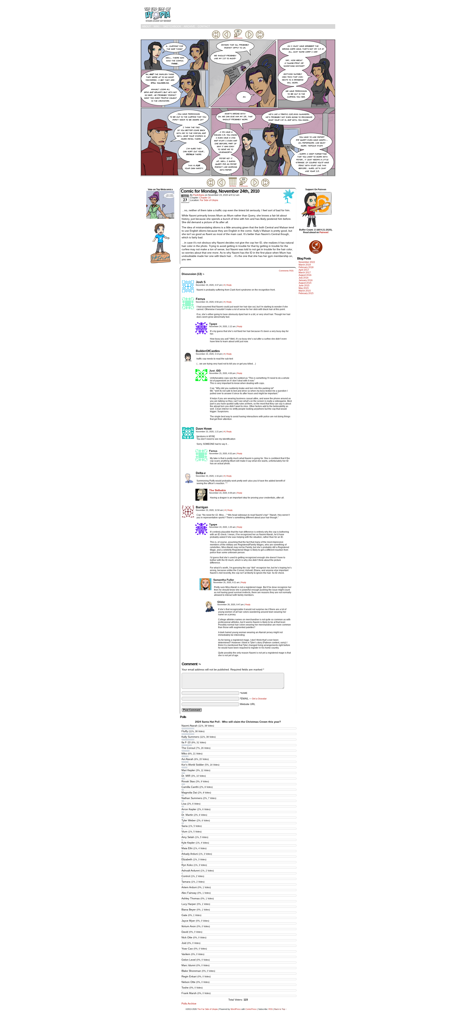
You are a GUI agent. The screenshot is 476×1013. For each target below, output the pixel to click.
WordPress (236, 1009)
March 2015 (305, 290)
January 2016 (306, 280)
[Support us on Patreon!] (315, 227)
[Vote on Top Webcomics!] (160, 218)
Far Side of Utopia (209, 200)
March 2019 (305, 264)
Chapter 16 (205, 197)
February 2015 (306, 293)
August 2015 (305, 283)
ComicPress (251, 1009)
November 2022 (307, 262)
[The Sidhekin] (201, 499)
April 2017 (304, 270)
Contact (204, 26)
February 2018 (306, 267)
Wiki (157, 26)
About (146, 26)
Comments (238, 34)
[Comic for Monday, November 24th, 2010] (238, 175)
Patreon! (324, 232)
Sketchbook (172, 26)
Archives (232, 186)
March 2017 (305, 272)
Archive (189, 26)
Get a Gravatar (259, 698)
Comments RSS (286, 271)
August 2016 (305, 275)
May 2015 (304, 288)
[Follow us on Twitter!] (160, 263)
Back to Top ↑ (280, 1009)
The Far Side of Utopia (157, 13)
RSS (270, 1009)
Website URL (247, 704)
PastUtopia (198, 195)
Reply (229, 285)
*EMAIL (253, 698)
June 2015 (304, 285)
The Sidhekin (217, 490)
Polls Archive (188, 1003)
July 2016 (303, 277)
